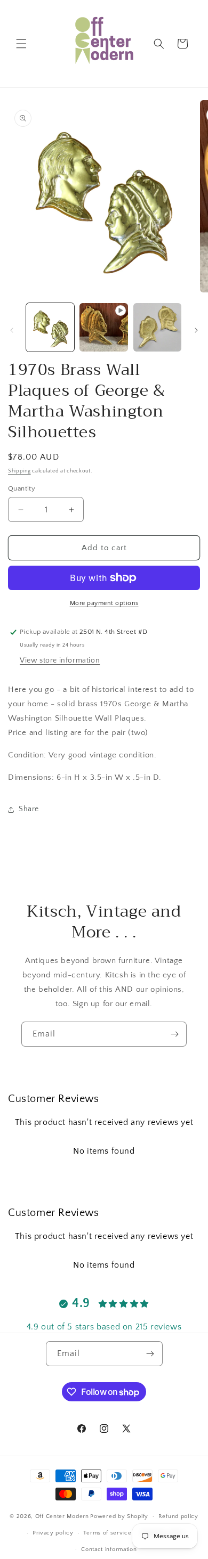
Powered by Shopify (119, 1516)
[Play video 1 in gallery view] (103, 327)
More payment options (104, 603)
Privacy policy (53, 1533)
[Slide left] (11, 330)
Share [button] (29, 809)
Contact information (109, 1549)
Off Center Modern (62, 1516)
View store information (60, 660)
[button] (21, 43)
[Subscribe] (174, 1034)
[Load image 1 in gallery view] (50, 327)
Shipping (19, 471)
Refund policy (178, 1516)
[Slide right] (196, 330)
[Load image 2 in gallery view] (157, 327)
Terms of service (107, 1533)
